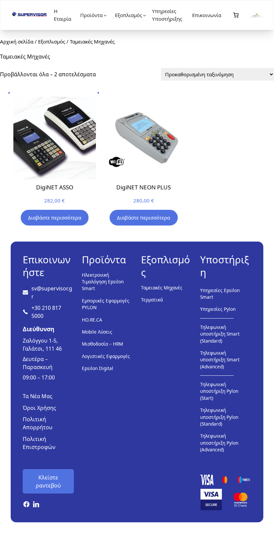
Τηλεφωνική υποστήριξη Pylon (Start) (219, 391)
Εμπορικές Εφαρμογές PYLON (105, 303)
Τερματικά (152, 299)
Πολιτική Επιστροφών (39, 443)
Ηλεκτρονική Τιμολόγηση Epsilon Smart (103, 282)
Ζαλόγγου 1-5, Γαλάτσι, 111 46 (42, 344)
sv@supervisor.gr (51, 292)
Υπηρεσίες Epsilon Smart (220, 293)
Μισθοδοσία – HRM (102, 344)
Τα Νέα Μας (37, 396)
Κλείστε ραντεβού (48, 481)
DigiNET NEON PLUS (143, 187)
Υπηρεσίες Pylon (218, 309)
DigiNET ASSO (54, 187)
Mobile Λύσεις (97, 332)
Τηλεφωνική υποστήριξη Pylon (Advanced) (219, 443)
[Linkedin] (36, 504)
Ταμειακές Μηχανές (161, 287)
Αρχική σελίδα (16, 41)
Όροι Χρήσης (39, 408)
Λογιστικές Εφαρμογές (106, 356)
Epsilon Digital (97, 368)
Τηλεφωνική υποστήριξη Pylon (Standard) (219, 417)
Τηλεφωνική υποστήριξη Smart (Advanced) (220, 360)
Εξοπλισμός (51, 41)
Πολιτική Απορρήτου (37, 423)
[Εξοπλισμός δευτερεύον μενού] (144, 15)
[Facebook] (26, 504)
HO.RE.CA (92, 320)
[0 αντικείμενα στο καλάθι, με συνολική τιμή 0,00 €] (236, 15)
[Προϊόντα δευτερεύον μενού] (105, 15)
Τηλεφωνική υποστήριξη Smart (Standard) (220, 334)
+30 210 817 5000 (46, 312)
